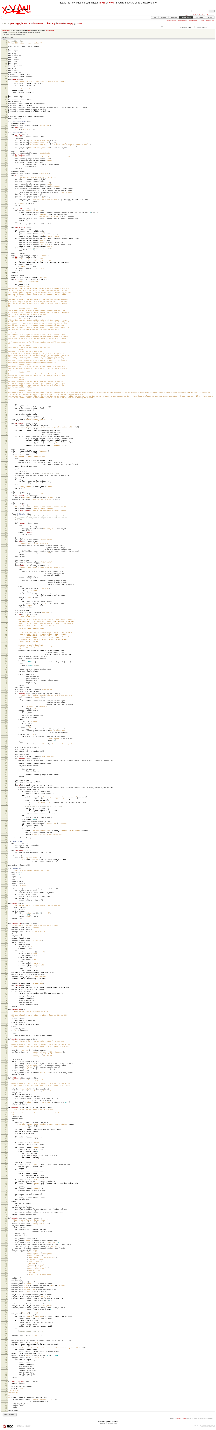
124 (6, 268)
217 (6, 444)
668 (6, 1278)
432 (6, 841)
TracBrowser (181, 1418)
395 (6, 773)
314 (6, 623)
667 (6, 1276)
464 (6, 900)
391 (6, 765)
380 (6, 745)
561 (6, 1080)
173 (6, 359)
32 (6, 98)
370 (6, 727)
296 (6, 590)
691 (6, 1320)
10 (6, 57)
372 (6, 730)
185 (6, 381)
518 (6, 1000)
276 (6, 553)
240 (6, 486)
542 (6, 1044)
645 (6, 1235)
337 (6, 665)
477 (6, 923)
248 (6, 501)
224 (6, 456)
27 (6, 89)
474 (6, 918)
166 (6, 346)
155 (6, 325)
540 (6, 1041)
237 (6, 481)
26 (6, 87)
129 (6, 277)
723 (6, 1379)
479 (6, 927)
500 (6, 967)
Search (210, 17)
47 (6, 125)
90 (6, 205)
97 (6, 218)
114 (6, 250)
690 (6, 1318)
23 (6, 81)
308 (6, 612)
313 (6, 621)
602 (6, 1155)
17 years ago (50, 30)
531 (6, 1024)
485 (6, 938)
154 (6, 324)
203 (6, 418)
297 (6, 592)
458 (6, 889)
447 (6, 868)
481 (6, 931)
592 (6, 1137)
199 (6, 410)
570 (6, 1096)
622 (6, 1192)
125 (6, 270)
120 (6, 261)
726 (6, 1385)
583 (6, 1120)
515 (6, 995)
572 (6, 1100)
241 (6, 488)
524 (6, 1011)
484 (6, 937)
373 (6, 732)
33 (6, 100)
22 (6, 79)
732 (6, 1396)
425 (6, 829)
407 (6, 795)
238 (6, 483)
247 (6, 499)
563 (6, 1083)
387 (6, 758)
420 (6, 819)
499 (6, 965)
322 (6, 638)
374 (6, 734)
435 (6, 847)
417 (6, 814)
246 (6, 497)
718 (6, 1370)
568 (6, 1092)
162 (6, 338)
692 (6, 1322)
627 (6, 1201)
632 (6, 1211)
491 (6, 950)
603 (6, 1157)
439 (6, 854)
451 (6, 876)
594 (6, 1140)
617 (6, 1183)
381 (6, 747)
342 (6, 674)
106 (6, 235)
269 (6, 539)
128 (6, 275)
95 (6, 214)
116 (6, 253)
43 (6, 118)
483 (6, 935)
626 (6, 1199)
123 (6, 266)
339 (6, 669)
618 (6, 1185)
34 (6, 101)
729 (6, 1390)
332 (6, 656)
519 (6, 1002)
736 (6, 1403)
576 (6, 1107)
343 (6, 676)
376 (6, 738)
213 (6, 436)
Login (186, 14)
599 (6, 1149)
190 (6, 390)
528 (6, 1019)
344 (6, 678)
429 (6, 836)
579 (6, 1113)
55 (6, 140)
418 (6, 815)
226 (6, 460)
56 (6, 142)
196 (6, 405)
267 (6, 536)
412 (6, 804)
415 (6, 810)
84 (6, 194)
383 (6, 751)
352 (6, 693)
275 (6, 551)
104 (6, 231)
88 (6, 201)
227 (6, 462)
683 (6, 1305)
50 (6, 131)
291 (6, 580)
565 (6, 1087)
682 (6, 1304)
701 (6, 1338)
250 (6, 505)
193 (6, 399)
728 (6, 1388)
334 (6, 660)
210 (6, 430)
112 (6, 246)
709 (6, 1353)
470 (6, 911)
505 (6, 976)
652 (6, 1248)
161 (6, 336)
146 (6, 309)
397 (6, 776)
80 (6, 186)
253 (6, 510)
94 (6, 212)
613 (6, 1175)
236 (6, 479)
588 (6, 1129)
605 (6, 1161)
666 (6, 1274)
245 (6, 496)
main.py (68, 23)
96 (6, 216)
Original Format (112, 1423)
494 (6, 955)
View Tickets (199, 17)
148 (6, 312)
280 (6, 560)
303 (6, 603)
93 (6, 210)
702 (6, 1340)
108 (6, 238)
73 (6, 173)
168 (6, 349)
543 (6, 1046)
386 (6, 756)
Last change (6, 30)
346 (6, 682)
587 (6, 1128)
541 (6, 1043)
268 (6, 538)
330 (6, 652)
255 (6, 514)
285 (6, 569)
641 (6, 1227)
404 (6, 789)
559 (6, 1076)
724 (6, 1381)
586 (6, 1126)
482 (6, 933)
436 (6, 849)
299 (6, 595)
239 (6, 485)
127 (6, 274)
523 (6, 1009)
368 (6, 723)
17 (6, 70)
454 (6, 881)
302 (6, 601)
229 (6, 466)
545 (6, 1050)
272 (6, 545)
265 (6, 532)
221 (6, 451)
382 (6, 749)
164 (6, 342)
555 (6, 1069)
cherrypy (51, 23)
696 (6, 1330)
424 (6, 827)
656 (6, 1255)
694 (6, 1326)
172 (6, 357)
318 (6, 630)
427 (6, 832)
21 (6, 78)
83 (6, 192)
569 (6, 1094)
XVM (111, 2)
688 (6, 1315)
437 (6, 850)
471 (6, 913)
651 (6, 1246)
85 (6, 196)
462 (6, 896)
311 (6, 618)
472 (6, 915)
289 (6, 577)
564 (6, 1085)
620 (6, 1188)
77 (6, 181)
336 (6, 664)
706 (6, 1348)
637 (6, 1220)
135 (6, 288)
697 (6, 1331)
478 (6, 925)
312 (6, 619)
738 (6, 1407)
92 (6, 209)
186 (6, 383)
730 (6, 1392)
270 (6, 541)
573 (6, 1102)
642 (6, 1229)
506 (6, 978)
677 (6, 1294)
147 (6, 310)
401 (6, 784)
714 (6, 1363)
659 (6, 1261)
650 (6, 1244)
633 (6, 1213)
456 (6, 885)
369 (6, 725)
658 (6, 1259)
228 (6, 464)
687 (6, 1313)
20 (6, 76)
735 (6, 1401)
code (60, 23)
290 (6, 579)
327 (6, 647)
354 (6, 697)
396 (6, 774)
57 (6, 144)
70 (6, 168)
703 (6, 1342)
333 (6, 658)
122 (6, 264)
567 (6, 1091)
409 (6, 799)
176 (6, 364)
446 (6, 867)
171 (6, 355)
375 (6, 736)
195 (6, 403)
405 (6, 791)
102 (6, 227)
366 (6, 719)
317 (6, 628)
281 (6, 562)
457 (6, 887)
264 (6, 530)
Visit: (162, 27)
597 (6, 1146)
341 (6, 673)
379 (6, 744)
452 (6, 878)
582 (6, 1118)
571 (6, 1098)
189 (6, 389)
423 (6, 825)
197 (6, 407)
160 (6, 335)
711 (6, 1357)
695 (6, 1328)
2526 (79, 23)
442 (6, 859)
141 (6, 299)
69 (6, 166)
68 (6, 164)
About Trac (201, 14)
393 (6, 769)
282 (6, 564)
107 (6, 236)
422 (6, 823)
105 (6, 233)
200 (6, 412)
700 (6, 1337)
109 (6, 240)
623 (6, 1194)
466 (6, 903)
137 (6, 292)
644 (6, 1233)
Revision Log (210, 20)
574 (6, 1104)
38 (6, 109)
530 (6, 1022)
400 (6, 782)
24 (6, 83)
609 (6, 1168)
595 (6, 1142)
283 (6, 565)
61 (6, 151)
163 (6, 340)
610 (6, 1170)
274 (6, 549)
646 (6, 1237)
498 (6, 963)
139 (6, 296)
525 (6, 1013)
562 (6, 1081)
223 (6, 455)
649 (6, 1242)
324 (6, 641)
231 (6, 470)
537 (6, 1035)
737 (6, 1405)
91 (6, 207)
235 (6, 477)
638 (6, 1222)
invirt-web (38, 23)
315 (6, 625)
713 (6, 1361)
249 (6, 503)
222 (6, 453)
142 (6, 301)
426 (6, 830)
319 (6, 632)
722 (6, 1378)
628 (6, 1203)
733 (6, 1397)
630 (6, 1207)
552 (6, 1063)
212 (6, 434)
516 (6, 997)
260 (6, 523)
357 (6, 702)
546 (6, 1052)
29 (6, 92)
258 (6, 519)
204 (6, 419)
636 (6, 1218)
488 (6, 944)
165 (6, 344)
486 (6, 940)
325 (6, 643)
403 (6, 787)
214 (6, 438)
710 (6, 1355)
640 (6, 1225)
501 (6, 968)
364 (6, 715)
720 (6, 1374)
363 (6, 714)
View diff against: (202, 27)
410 (6, 800)
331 (6, 654)
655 (6, 1253)
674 (6, 1289)
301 (6, 599)
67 (6, 162)
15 (6, 67)
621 (6, 1190)
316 (6, 627)
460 (6, 892)
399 (6, 780)
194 (6, 401)
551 (6, 1061)
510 (6, 985)
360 (6, 708)
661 (6, 1265)
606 (6, 1162)
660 (6, 1263)
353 (6, 695)
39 (6, 111)
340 (6, 671)
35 (6, 103)
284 (6, 567)
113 (6, 248)
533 (6, 1028)
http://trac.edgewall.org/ (208, 1426)
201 (6, 414)
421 (6, 821)
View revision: (183, 27)
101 (6, 225)
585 (6, 1124)
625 (6, 1198)
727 (6, 1386)
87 (6, 199)
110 (6, 242)
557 (6, 1072)
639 (6, 1224)
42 (6, 116)
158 (6, 331)
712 (6, 1359)
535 (6, 1032)
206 (6, 423)
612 (6, 1173)
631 (6, 1209)
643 (6, 1231)
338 (6, 667)
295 (6, 588)
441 (6, 858)
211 (6, 432)
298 (6, 594)
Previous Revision (171, 20)
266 (6, 534)
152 (6, 320)
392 (6, 767)
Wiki (155, 17)
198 (6, 408)
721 (6, 1376)
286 (6, 571)
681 (6, 1302)
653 (6, 1250)
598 (6, 1147)
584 (6, 1122)
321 (6, 636)
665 (6, 1272)
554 (6, 1067)
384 (6, 753)
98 (6, 220)
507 (6, 980)
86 (6, 198)
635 (6, 1216)
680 (6, 1300)
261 (6, 525)
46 (6, 123)
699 (6, 1335)
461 (6, 894)
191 (6, 392)
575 (6, 1106)
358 (6, 704)
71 (6, 170)
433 (6, 843)
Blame (202, 20)
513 (6, 991)
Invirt (102, 2)
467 (6, 905)
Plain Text (102, 1423)
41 (6, 115)
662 (6, 1267)
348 (6, 686)
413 (6, 806)
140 (6, 298)
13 (6, 63)
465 (6, 902)
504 (6, 974)
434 (6, 845)
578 (6, 1111)
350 (6, 689)
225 (6, 458)
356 (6, 701)
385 (6, 754)
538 (6, 1037)
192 (6, 396)
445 (6, 865)
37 (6, 107)
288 (6, 575)
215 (6, 440)
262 (6, 527)
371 (6, 729)
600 (6, 1151)
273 (6, 547)
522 (6, 1008)
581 (6, 1116)
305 (6, 607)
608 (6, 1166)
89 (6, 203)
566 (6, 1089)
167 (6, 347)
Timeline (163, 17)
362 (6, 712)
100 (6, 224)
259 (6, 521)
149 (6, 314)
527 (6, 1017)
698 (6, 1333)
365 (6, 717)
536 (6, 1034)
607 (6, 1164)
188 (6, 387)
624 (6, 1196)
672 (6, 1285)
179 (6, 370)
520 (6, 1004)
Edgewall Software (24, 1426)
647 (6, 1239)
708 (6, 1351)
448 (6, 870)
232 (6, 471)
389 (6, 762)
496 (6, 959)
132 (6, 283)
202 (6, 416)
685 (6, 1309)
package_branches (21, 23)
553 (6, 1065)
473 (6, 916)
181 (6, 374)
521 (6, 1006)
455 (6, 883)
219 (6, 447)
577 (6, 1109)
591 (6, 1135)
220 (6, 449)
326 (6, 645)
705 (6, 1346)
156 (6, 327)
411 (6, 802)
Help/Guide (193, 14)
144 (6, 305)
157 (6, 329)
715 (6, 1364)
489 (6, 946)
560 (6, 1078)
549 (6, 1057)
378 (6, 742)
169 (6, 351)
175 (6, 362)
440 (6, 856)
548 (6, 1056)
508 (6, 982)
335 (6, 662)
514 (6, 993)
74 (6, 175)
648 (6, 1240)
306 (6, 609)
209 (6, 429)
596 (6, 1144)
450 (6, 874)
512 (6, 989)
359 (6, 706)
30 (6, 94)
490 (6, 948)
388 (6, 760)
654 (6, 1252)
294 (6, 586)
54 (6, 138)
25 (6, 85)
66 (6, 160)
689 (6, 1316)
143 (6, 303)
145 (6, 307)
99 (6, 222)
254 (6, 512)
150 (6, 316)
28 (6, 90)
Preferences (210, 14)
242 (6, 490)
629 (6, 1205)
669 (6, 1280)
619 (6, 1187)
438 (6, 852)
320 (6, 634)
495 (6, 957)
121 (6, 262)
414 (6, 808)
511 (6, 987)
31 (6, 96)
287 (6, 573)
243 (6, 492)
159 (6, 333)
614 (6, 1177)
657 (6, 1257)
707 (6, 1349)
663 (6, 1268)
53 (6, 136)
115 (6, 251)
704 (6, 1344)
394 (6, 771)
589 (6, 1131)
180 (6, 372)
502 (6, 970)
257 (6, 518)
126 (6, 272)
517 (6, 998)
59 (6, 148)
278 (6, 556)
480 (6, 929)
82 (6, 190)
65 (6, 159)
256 (6, 516)
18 (6, 72)
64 (6, 157)
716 (6, 1366)
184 (6, 379)
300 (6, 597)
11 (6, 59)
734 (6, 1399)
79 (6, 184)
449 (6, 872)
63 (6, 155)
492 (6, 952)
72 (6, 171)
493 (6, 953)
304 (6, 605)
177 (6, 366)
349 (6, 687)
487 (6, 942)
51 (6, 133)
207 (6, 425)
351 (6, 691)
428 (6, 834)
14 (6, 65)
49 (6, 129)
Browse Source (186, 17)
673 (6, 1287)
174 (6, 360)
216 (6, 442)
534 (6, 1030)
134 (6, 286)
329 (6, 650)
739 (6, 1409)
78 (6, 183)
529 (6, 1020)
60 (6, 149)
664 (6, 1270)
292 (6, 582)
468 (6, 907)
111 (6, 244)
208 (6, 427)
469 (6, 909)
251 (6, 507)
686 (6, 1311)
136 (6, 290)
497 (6, 961)
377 (6, 740)
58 (6, 146)
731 (6, 1394)
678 (6, 1296)
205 (6, 421)
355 (6, 699)
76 (6, 179)
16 (6, 68)
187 (6, 385)
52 (6, 134)
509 (6, 983)
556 (6, 1071)
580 (6, 1114)
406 (6, 793)
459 (6, 891)
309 (6, 614)
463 (6, 898)
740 (6, 1410)
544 (6, 1048)
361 (6, 710)
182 (6, 375)
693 (6, 1324)
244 (6, 494)
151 (6, 318)
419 (6, 817)
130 (6, 279)
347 (6, 684)
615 (6, 1179)
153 (6, 322)
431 (6, 840)
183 (6, 377)
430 (6, 838)
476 (6, 922)
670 (6, 1282)
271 (6, 543)
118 (6, 257)
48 (6, 127)
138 (6, 294)
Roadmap (174, 17)
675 (6, 1291)
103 (6, 229)
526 (6, 1015)
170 (6, 353)
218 (6, 445)
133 (6, 284)
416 (6, 812)
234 (6, 475)
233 (6, 473)
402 (6, 785)
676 (6, 1293)
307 (6, 610)
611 (6, 1172)
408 (6, 797)
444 (6, 863)
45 (6, 122)
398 (6, 778)
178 (6, 368)
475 (6, 920)
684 (6, 1307)
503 (6, 972)
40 (6, 113)
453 (6, 880)
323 (6, 639)
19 (6, 74)
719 (6, 1372)
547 (6, 1054)
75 (6, 177)
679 (6, 1298)
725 (6, 1383)
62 (6, 153)
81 (6, 188)
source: (6, 23)
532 (6, 1026)
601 (6, 1153)
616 (6, 1181)
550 (6, 1059)
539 (6, 1039)
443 (6, 861)
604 (6, 1159)
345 (6, 680)
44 (6, 120)
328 (6, 649)
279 (6, 558)
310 (6, 616)
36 (6, 105)
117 (6, 255)
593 (6, 1139)
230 (6, 468)
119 (6, 259)
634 (6, 1214)
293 (6, 584)
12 (6, 61)
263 (6, 529)
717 (6, 1368)
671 (6, 1283)
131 (6, 281)
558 (6, 1074)
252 (6, 508)
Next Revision (193, 20)
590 (6, 1133)
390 (6, 763)
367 (6, 721)
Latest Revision (182, 20)
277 (6, 554)
